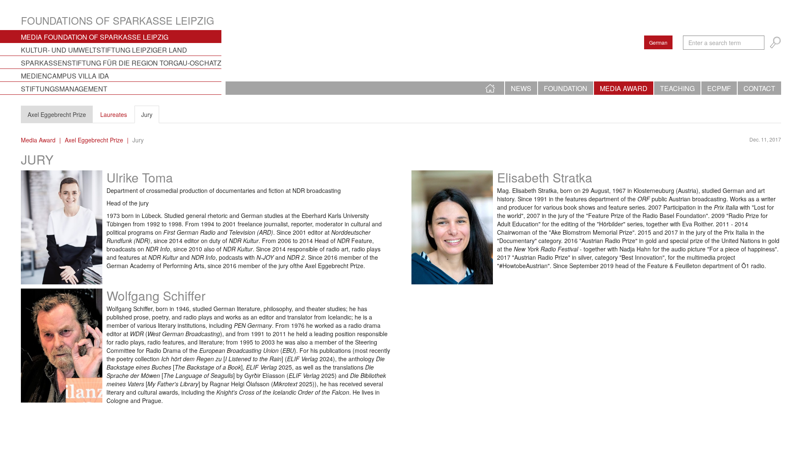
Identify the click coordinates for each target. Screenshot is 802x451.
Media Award (623, 88)
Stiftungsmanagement (64, 89)
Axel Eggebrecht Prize (57, 114)
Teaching (677, 88)
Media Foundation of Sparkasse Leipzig (94, 37)
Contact (759, 88)
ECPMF (719, 88)
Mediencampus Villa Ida (65, 76)
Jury (146, 114)
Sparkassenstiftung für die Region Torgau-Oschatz (121, 63)
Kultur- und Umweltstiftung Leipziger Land (104, 50)
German (658, 42)
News (521, 88)
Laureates (113, 114)
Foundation (565, 88)
